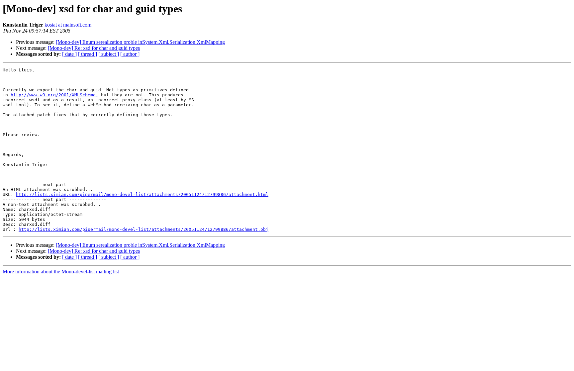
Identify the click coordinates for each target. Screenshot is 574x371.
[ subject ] (108, 54)
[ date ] (69, 54)
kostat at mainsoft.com (68, 25)
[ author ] (130, 54)
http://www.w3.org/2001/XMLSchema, (54, 94)
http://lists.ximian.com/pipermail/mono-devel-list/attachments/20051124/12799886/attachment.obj (143, 229)
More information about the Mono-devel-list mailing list (61, 271)
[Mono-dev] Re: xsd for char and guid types (94, 48)
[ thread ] (87, 54)
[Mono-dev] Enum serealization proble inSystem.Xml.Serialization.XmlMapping (140, 42)
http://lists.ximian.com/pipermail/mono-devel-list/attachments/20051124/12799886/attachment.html (142, 194)
